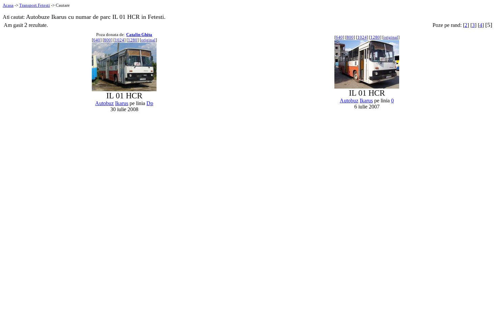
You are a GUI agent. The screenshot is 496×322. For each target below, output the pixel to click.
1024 (119, 39)
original (148, 39)
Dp (149, 103)
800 (107, 39)
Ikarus (121, 103)
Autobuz (104, 103)
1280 (132, 39)
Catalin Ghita (139, 34)
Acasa (8, 5)
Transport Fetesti (34, 5)
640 (96, 39)
